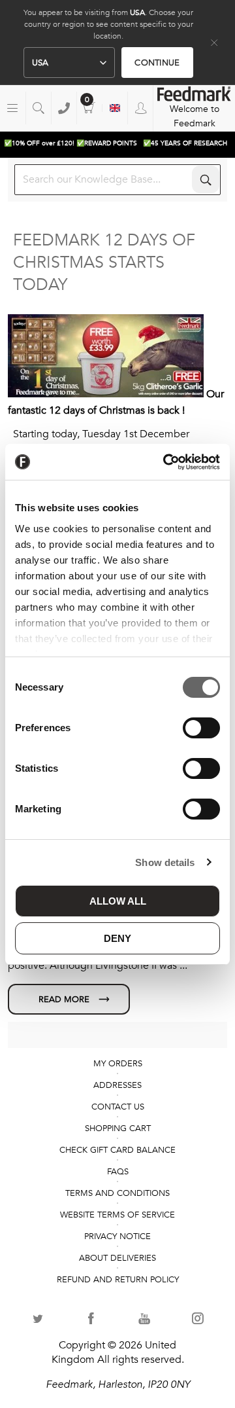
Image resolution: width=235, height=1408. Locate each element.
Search (205, 179)
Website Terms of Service (117, 1215)
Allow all (117, 901)
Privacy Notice (117, 1236)
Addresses (117, 1085)
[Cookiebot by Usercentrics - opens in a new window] (166, 462)
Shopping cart (89, 108)
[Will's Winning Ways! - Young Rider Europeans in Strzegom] (69, 999)
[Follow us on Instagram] (198, 1318)
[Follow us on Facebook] (91, 1318)
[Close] (214, 42)
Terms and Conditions (117, 1193)
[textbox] (117, 179)
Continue (157, 63)
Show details (165, 862)
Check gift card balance (117, 1150)
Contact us (117, 1107)
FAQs (118, 1172)
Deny (117, 938)
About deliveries (117, 1258)
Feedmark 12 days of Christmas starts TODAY (104, 262)
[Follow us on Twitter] (38, 1318)
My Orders (117, 1064)
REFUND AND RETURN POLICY (118, 1280)
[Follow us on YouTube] (144, 1318)
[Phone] (64, 108)
